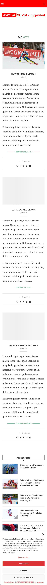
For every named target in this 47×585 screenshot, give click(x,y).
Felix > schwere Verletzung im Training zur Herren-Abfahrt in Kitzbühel (32, 482)
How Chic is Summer (23, 74)
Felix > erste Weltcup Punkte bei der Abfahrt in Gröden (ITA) (31, 513)
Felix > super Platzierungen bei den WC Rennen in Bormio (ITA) (32, 497)
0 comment (26, 161)
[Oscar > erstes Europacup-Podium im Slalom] (10, 469)
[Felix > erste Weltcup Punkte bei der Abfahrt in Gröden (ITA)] (10, 514)
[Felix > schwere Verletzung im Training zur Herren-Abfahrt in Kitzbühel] (10, 484)
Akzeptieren (23, 564)
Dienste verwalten (23, 557)
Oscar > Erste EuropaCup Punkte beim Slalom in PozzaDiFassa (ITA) (31, 528)
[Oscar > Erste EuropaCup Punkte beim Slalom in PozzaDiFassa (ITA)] (10, 529)
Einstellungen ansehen (23, 577)
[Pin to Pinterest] (26, 166)
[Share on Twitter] (23, 166)
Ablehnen (23, 570)
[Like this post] (17, 166)
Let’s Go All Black (23, 210)
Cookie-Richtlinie (9, 582)
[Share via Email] (30, 166)
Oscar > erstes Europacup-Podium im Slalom (32, 466)
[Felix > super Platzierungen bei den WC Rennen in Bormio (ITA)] (10, 499)
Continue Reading (23, 152)
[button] (43, 534)
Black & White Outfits (23, 345)
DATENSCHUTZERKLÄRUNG (25, 582)
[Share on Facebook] (20, 166)
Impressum (40, 582)
